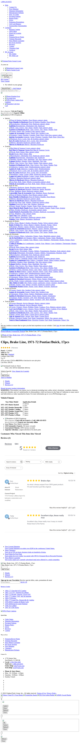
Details (7, 381)
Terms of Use (41, 693)
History (11, 35)
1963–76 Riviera (10, 598)
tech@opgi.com (18, 668)
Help (6, 5)
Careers (11, 46)
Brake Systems (12, 331)
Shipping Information (16, 11)
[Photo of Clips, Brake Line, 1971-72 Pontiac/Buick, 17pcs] (21, 335)
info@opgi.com (19, 666)
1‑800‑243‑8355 (6, 2)
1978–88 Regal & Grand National (16, 604)
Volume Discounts (15, 39)
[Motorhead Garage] (14, 68)
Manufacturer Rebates (16, 13)
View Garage (5, 81)
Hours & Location (15, 33)
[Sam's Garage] (12, 70)
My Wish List (13, 56)
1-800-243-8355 (17, 664)
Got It (3, 327)
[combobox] (33, 462)
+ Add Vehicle (16, 88)
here (58, 325)
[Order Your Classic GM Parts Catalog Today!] (8, 611)
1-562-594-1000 (15, 662)
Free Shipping (13, 9)
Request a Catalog (5, 586)
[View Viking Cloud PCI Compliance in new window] (12, 695)
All (6, 331)
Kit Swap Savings (15, 42)
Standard (11, 354)
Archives (12, 50)
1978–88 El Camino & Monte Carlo (17, 602)
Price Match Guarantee (16, 41)
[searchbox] (12, 462)
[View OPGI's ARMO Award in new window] (63, 695)
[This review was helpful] (69, 508)
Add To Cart (5, 375)
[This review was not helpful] (73, 508)
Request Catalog (14, 29)
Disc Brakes (21, 331)
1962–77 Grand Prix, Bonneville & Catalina (19, 600)
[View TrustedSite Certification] (30, 695)
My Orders (12, 54)
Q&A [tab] (16, 444)
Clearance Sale (14, 48)
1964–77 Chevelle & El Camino (15, 591)
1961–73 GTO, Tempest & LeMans (17, 592)
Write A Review (53, 448)
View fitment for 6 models (20, 371)
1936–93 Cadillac (11, 606)
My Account (9, 52)
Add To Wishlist (6, 377)
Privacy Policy (51, 693)
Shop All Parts (6, 88)
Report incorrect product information (13, 388)
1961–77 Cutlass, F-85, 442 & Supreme (18, 596)
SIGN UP (24, 582)
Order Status (9, 619)
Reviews (12, 44)
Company (8, 28)
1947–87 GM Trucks (12, 607)
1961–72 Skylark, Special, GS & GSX (18, 594)
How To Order (14, 14)
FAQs (11, 20)
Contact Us (13, 7)
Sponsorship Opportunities (18, 26)
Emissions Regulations (16, 22)
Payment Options (15, 16)
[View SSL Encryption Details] (46, 695)
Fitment (7, 383)
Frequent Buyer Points (16, 37)
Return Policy (13, 18)
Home (3, 331)
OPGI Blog (13, 31)
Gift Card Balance (15, 24)
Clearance (8, 648)
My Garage (5, 79)
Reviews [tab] (8, 444)
